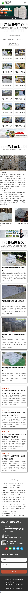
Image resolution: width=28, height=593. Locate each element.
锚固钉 (23, 504)
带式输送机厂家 (21, 490)
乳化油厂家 (4, 485)
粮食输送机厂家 (5, 494)
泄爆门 (3, 508)
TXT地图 (14, 584)
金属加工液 (4, 487)
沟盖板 (17, 497)
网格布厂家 (22, 492)
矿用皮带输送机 (5, 492)
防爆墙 (8, 508)
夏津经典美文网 (17, 487)
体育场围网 (10, 504)
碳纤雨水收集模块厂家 (6, 515)
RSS (6, 584)
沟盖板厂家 (17, 504)
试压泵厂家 (20, 483)
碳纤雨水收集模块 (18, 174)
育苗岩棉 (14, 513)
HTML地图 (20, 584)
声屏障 (3, 499)
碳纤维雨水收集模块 (16, 178)
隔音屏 (3, 501)
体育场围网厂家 (12, 483)
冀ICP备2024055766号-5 (16, 582)
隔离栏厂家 (13, 494)
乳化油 (10, 487)
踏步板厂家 (4, 497)
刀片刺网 (3, 504)
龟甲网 (22, 497)
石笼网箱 (8, 499)
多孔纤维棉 (4, 511)
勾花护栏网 (9, 501)
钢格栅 (15, 506)
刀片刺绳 (14, 499)
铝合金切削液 (11, 485)
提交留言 (14, 571)
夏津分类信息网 (12, 490)
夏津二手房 (4, 490)
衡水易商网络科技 (17, 588)
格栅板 (19, 506)
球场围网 (15, 501)
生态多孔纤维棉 (6, 178)
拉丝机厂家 (4, 483)
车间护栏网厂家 (14, 492)
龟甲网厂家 (11, 497)
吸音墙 (20, 501)
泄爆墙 (24, 506)
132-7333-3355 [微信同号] (14, 529)
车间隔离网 (21, 499)
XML (9, 584)
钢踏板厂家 (20, 494)
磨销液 (18, 485)
